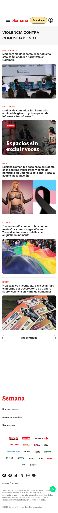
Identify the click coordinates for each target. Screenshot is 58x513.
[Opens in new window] (10, 475)
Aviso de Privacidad (13, 483)
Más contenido (29, 338)
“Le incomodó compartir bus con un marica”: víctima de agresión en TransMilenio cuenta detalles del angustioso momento (25, 231)
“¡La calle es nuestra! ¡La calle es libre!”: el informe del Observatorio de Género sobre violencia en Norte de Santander (28, 288)
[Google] (4, 475)
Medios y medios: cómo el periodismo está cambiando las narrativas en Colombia (26, 57)
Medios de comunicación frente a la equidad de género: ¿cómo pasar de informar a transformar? (25, 113)
